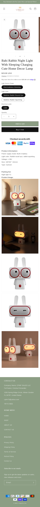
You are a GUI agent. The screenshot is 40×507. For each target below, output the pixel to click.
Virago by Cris (22, 503)
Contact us (8, 461)
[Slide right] (24, 56)
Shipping (4, 76)
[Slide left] (15, 56)
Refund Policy (9, 456)
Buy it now (20, 130)
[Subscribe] (33, 482)
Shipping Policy (9, 447)
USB (5, 108)
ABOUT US (8, 425)
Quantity (4, 112)
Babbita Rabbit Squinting (13, 100)
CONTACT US (9, 429)
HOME (6, 416)
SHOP (6, 420)
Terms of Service (10, 452)
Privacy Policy (9, 442)
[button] (4, 9)
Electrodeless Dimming (12, 87)
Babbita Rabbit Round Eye (13, 95)
